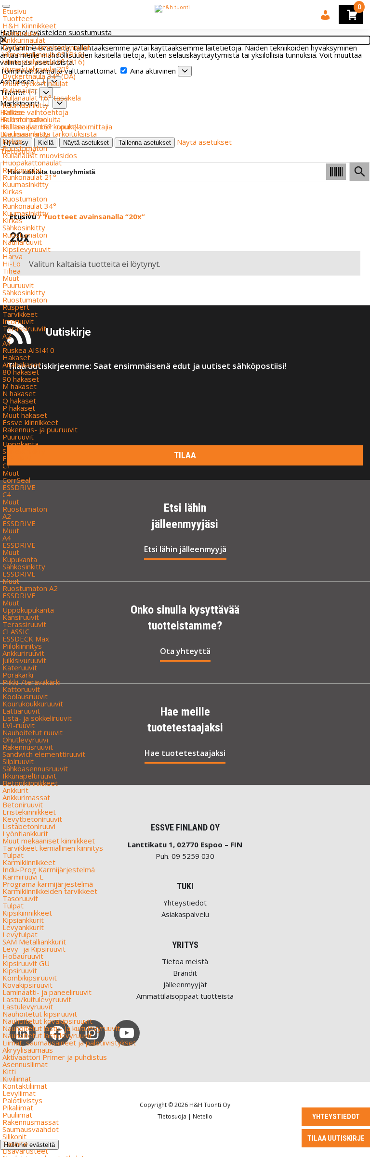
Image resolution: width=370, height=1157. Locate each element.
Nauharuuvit (22, 242)
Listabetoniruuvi (28, 826)
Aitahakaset (21, 364)
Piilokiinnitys (22, 646)
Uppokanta (20, 444)
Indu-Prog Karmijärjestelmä (48, 869)
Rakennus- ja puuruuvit (40, 429)
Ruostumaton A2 (30, 588)
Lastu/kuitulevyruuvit (36, 999)
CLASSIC (15, 631)
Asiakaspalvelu (185, 914)
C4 (6, 494)
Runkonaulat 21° (29, 177)
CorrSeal (16, 480)
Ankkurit (15, 790)
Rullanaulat (20, 90)
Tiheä (11, 271)
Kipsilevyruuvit (26, 249)
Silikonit (14, 1136)
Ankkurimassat (26, 797)
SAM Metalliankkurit (34, 941)
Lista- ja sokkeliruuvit (37, 718)
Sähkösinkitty (23, 227)
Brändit (185, 973)
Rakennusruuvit (27, 747)
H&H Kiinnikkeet (29, 25)
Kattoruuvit (21, 689)
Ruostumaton (24, 119)
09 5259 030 (193, 856)
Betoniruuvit (22, 804)
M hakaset (19, 386)
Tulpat (13, 855)
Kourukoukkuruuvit (32, 703)
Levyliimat (19, 1093)
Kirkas (12, 112)
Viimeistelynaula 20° (35, 69)
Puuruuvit (18, 285)
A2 (6, 335)
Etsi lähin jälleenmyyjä (185, 549)
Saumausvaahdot (30, 1129)
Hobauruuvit (22, 956)
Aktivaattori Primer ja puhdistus (54, 1057)
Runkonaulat (22, 170)
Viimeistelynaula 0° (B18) (43, 54)
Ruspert (15, 307)
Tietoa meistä (185, 961)
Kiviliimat (16, 1078)
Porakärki (17, 674)
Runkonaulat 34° (29, 206)
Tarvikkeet (20, 314)
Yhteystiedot (185, 902)
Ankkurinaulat (23, 40)
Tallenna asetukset (145, 142)
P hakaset (18, 408)
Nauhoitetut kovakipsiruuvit (47, 1021)
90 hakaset (20, 379)
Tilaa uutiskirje (336, 1138)
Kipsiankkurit (23, 920)
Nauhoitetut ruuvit (32, 732)
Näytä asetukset (204, 142)
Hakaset (16, 357)
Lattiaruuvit (21, 711)
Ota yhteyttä (185, 651)
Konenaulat (21, 33)
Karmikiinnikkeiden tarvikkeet (49, 891)
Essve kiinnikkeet (30, 422)
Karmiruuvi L (22, 876)
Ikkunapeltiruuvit (29, 775)
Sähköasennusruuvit (35, 768)
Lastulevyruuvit (27, 1006)
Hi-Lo (11, 263)
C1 (6, 465)
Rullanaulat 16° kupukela (42, 126)
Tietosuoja (172, 1116)
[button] (185, 40)
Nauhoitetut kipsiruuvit (39, 1014)
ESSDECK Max (25, 638)
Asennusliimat (25, 1064)
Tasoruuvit (20, 898)
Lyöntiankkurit (25, 833)
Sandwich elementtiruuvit (43, 754)
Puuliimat (17, 1114)
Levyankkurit (23, 927)
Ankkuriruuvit (23, 653)
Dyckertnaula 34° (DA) (39, 76)
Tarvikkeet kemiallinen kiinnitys (52, 848)
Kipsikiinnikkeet (27, 913)
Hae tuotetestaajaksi (185, 753)
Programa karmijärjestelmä (47, 884)
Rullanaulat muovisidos (39, 155)
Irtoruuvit (18, 321)
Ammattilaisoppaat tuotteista (185, 996)
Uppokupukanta (28, 610)
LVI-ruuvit (18, 725)
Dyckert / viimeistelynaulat (46, 47)
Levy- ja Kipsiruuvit (34, 949)
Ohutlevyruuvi (25, 739)
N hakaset (19, 393)
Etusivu (14, 11)
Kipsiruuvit (19, 970)
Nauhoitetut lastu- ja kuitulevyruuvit (61, 1028)
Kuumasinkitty (25, 105)
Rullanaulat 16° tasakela (41, 97)
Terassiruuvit (24, 328)
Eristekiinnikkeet (29, 812)
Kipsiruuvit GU (26, 963)
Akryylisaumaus (27, 1050)
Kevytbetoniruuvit (32, 819)
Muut (10, 278)
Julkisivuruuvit (24, 660)
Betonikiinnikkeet (30, 783)
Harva (12, 256)
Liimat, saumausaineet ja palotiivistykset (69, 1042)
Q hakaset (19, 400)
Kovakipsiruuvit (27, 985)
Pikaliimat (17, 1107)
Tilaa (185, 455)
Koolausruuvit (25, 696)
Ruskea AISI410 (28, 350)
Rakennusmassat (30, 1122)
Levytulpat (20, 934)
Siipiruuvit (18, 761)
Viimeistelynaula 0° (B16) (43, 61)
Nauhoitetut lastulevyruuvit (47, 1035)
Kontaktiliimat (24, 1086)
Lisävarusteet (25, 1151)
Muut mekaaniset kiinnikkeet (48, 840)
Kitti (9, 1071)
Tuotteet (17, 18)
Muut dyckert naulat (35, 83)
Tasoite (15, 1143)
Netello (202, 1116)
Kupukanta (19, 559)
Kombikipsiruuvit (29, 977)
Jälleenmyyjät (185, 984)
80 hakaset (20, 372)
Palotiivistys (22, 1100)
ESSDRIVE (19, 458)
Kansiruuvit (20, 617)
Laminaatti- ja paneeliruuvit (47, 992)
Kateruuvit (19, 667)
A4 (6, 343)
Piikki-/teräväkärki (31, 682)
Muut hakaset (24, 415)
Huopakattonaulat (32, 162)
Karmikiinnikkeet (28, 862)
